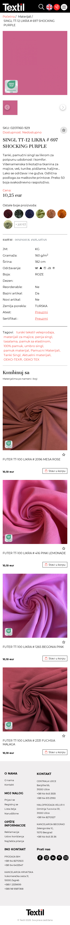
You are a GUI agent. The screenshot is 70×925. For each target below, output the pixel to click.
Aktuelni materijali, (36, 355)
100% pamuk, (14, 346)
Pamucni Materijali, (45, 350)
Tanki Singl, (12, 355)
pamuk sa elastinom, (35, 341)
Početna (9, 16)
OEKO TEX (31, 359)
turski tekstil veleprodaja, (35, 332)
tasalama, (11, 341)
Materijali (25, 16)
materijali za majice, (19, 337)
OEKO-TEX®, (13, 359)
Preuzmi (41, 312)
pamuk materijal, (17, 350)
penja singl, (44, 337)
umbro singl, (34, 346)
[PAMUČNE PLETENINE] (8, 444)
